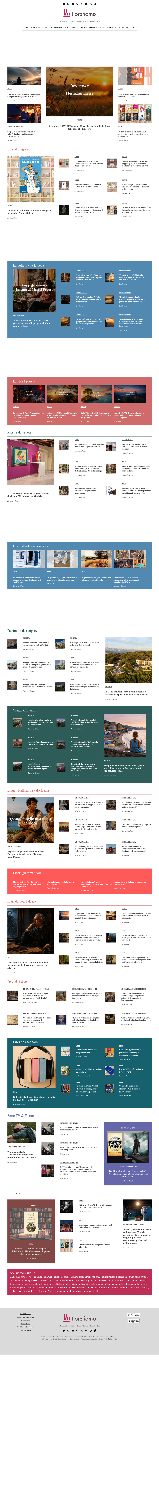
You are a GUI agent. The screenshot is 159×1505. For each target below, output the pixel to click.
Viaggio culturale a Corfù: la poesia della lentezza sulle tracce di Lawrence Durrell (41, 722)
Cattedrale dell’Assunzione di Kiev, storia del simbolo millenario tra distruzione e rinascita (84, 664)
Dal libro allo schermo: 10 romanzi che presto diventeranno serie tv (79, 1128)
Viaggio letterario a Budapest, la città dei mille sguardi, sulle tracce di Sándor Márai (84, 744)
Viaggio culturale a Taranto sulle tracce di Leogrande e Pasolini (36, 643)
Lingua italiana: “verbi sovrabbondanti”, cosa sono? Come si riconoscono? (96, 884)
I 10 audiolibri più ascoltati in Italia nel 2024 (131, 1070)
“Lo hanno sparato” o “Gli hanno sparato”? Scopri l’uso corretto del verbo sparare (89, 848)
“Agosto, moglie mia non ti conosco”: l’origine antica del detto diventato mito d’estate (26, 854)
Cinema (142, 1224)
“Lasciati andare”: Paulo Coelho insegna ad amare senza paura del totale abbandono (132, 299)
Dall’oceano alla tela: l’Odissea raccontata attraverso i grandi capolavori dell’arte (126, 580)
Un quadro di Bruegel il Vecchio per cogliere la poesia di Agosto (96, 579)
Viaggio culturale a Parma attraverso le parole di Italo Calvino (37, 685)
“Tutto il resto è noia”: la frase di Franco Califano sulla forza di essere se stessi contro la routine (88, 937)
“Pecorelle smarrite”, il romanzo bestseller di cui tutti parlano (88, 185)
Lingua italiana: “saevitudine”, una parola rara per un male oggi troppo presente (27, 884)
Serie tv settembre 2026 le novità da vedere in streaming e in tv (78, 1148)
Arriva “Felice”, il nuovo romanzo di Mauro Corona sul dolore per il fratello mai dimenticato (89, 210)
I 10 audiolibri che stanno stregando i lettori (86, 1051)
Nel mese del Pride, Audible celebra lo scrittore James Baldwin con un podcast (87, 1088)
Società (26, 638)
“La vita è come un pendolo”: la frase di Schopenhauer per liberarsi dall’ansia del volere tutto (136, 959)
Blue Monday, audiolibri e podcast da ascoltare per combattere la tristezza (130, 1052)
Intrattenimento (15, 126)
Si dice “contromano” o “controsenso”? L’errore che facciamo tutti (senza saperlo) (134, 848)
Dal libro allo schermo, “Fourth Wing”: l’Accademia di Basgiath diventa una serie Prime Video (128, 1174)
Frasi (9, 89)
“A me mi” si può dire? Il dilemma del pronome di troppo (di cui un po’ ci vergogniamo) (89, 804)
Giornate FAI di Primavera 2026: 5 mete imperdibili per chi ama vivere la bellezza (84, 686)
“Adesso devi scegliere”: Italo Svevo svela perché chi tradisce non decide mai (88, 299)
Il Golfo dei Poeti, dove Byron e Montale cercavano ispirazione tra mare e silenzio (126, 693)
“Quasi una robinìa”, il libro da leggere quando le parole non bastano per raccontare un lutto (135, 163)
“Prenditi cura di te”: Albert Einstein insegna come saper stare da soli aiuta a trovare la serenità (131, 322)
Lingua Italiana (14, 846)
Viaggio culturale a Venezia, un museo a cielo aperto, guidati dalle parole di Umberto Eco (37, 664)
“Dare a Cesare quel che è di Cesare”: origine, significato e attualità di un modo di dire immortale (132, 996)
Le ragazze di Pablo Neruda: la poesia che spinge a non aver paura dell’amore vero (29, 415)
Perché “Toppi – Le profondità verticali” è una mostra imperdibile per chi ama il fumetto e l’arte (136, 490)
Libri (120, 126)
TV (24, 126)
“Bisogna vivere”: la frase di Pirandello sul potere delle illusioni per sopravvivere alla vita (28, 965)
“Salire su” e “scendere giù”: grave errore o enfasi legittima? (136, 825)
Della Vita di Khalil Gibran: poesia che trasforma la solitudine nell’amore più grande (96, 415)
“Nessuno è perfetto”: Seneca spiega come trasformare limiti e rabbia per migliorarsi (89, 321)
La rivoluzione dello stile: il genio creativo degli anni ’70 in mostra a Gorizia (28, 494)
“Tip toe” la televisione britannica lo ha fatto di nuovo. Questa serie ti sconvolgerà (21, 134)
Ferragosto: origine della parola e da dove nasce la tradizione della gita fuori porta (87, 995)
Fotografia (127, 440)
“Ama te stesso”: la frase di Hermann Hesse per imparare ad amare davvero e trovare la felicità (89, 959)
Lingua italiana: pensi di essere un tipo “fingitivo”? (61, 883)
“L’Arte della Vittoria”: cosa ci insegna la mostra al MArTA (134, 95)
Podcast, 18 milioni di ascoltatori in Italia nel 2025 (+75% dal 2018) (34, 1098)
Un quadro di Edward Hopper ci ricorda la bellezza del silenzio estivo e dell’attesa (28, 580)
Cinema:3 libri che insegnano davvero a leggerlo (94, 1246)
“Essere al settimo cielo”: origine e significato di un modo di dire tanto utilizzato (85, 1020)
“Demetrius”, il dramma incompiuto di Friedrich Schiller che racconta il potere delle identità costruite (31, 1251)
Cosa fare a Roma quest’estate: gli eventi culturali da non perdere (95, 1226)
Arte (120, 89)
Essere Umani (19, 315)
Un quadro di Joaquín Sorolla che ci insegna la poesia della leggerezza (62, 579)
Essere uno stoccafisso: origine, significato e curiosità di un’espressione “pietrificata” (36, 995)
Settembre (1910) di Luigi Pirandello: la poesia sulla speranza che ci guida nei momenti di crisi (62, 415)
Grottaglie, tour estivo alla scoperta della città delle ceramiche (84, 643)
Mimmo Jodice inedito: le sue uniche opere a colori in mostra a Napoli (135, 446)
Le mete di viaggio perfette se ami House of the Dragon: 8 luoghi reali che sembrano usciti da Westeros (84, 767)
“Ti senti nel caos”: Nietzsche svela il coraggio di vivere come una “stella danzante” (131, 277)
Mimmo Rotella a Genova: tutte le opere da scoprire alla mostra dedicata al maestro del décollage (88, 468)
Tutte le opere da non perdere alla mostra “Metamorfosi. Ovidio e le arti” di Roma (136, 468)
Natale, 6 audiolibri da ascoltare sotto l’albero (89, 1070)
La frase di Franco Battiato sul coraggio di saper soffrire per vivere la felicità (23, 95)
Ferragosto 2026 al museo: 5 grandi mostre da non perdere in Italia (89, 445)
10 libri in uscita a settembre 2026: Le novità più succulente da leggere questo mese (136, 210)
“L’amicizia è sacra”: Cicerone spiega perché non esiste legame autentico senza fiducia (89, 277)
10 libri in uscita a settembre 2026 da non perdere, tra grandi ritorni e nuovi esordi (133, 134)
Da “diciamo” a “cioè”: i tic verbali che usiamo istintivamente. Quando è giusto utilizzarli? (136, 804)
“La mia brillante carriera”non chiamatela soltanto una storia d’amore (21, 1154)
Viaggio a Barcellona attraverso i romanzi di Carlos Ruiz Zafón (41, 743)
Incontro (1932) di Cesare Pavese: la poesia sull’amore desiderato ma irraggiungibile (129, 415)
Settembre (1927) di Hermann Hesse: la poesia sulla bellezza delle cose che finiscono (80, 127)
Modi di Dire (43, 989)
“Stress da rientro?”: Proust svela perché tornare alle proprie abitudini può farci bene (32, 323)
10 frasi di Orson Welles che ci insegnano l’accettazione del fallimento (95, 1206)
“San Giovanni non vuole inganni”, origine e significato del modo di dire (136, 1019)
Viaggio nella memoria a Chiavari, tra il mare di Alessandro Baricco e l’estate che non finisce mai (124, 768)
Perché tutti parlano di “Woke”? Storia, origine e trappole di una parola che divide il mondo (88, 826)
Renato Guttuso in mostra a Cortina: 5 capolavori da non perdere (85, 490)
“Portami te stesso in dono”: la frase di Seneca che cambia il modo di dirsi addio (137, 915)
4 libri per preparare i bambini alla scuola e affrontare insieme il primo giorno (135, 186)
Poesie (79, 120)
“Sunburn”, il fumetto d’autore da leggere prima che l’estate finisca (29, 211)
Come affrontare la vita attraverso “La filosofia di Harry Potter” (129, 1088)
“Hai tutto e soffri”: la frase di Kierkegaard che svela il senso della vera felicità (136, 937)
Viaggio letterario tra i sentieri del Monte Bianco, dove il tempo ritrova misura (84, 722)
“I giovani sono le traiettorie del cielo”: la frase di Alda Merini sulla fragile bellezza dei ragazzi (89, 915)
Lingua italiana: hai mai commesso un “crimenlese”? (130, 883)
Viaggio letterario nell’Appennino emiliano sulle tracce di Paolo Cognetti (40, 766)
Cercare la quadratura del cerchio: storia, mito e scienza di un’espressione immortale (37, 1020)
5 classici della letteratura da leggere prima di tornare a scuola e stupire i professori (89, 163)
